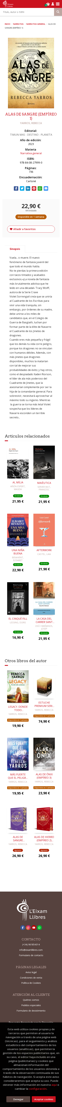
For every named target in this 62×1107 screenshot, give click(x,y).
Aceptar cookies (43, 1099)
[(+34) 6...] (39, 927)
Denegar (18, 1099)
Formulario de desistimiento (31, 1010)
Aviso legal (31, 972)
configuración (38, 1089)
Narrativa (18, 24)
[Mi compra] (48, 4)
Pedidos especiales (31, 1005)
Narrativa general (36, 24)
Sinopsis (15, 249)
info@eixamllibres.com (31, 949)
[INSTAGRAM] (28, 927)
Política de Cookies (31, 982)
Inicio (7, 24)
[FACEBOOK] (22, 927)
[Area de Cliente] (52, 4)
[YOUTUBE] (33, 927)
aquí (54, 1085)
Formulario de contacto (31, 955)
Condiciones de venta (31, 977)
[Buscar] (58, 12)
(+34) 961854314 (31, 944)
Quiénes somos (31, 999)
